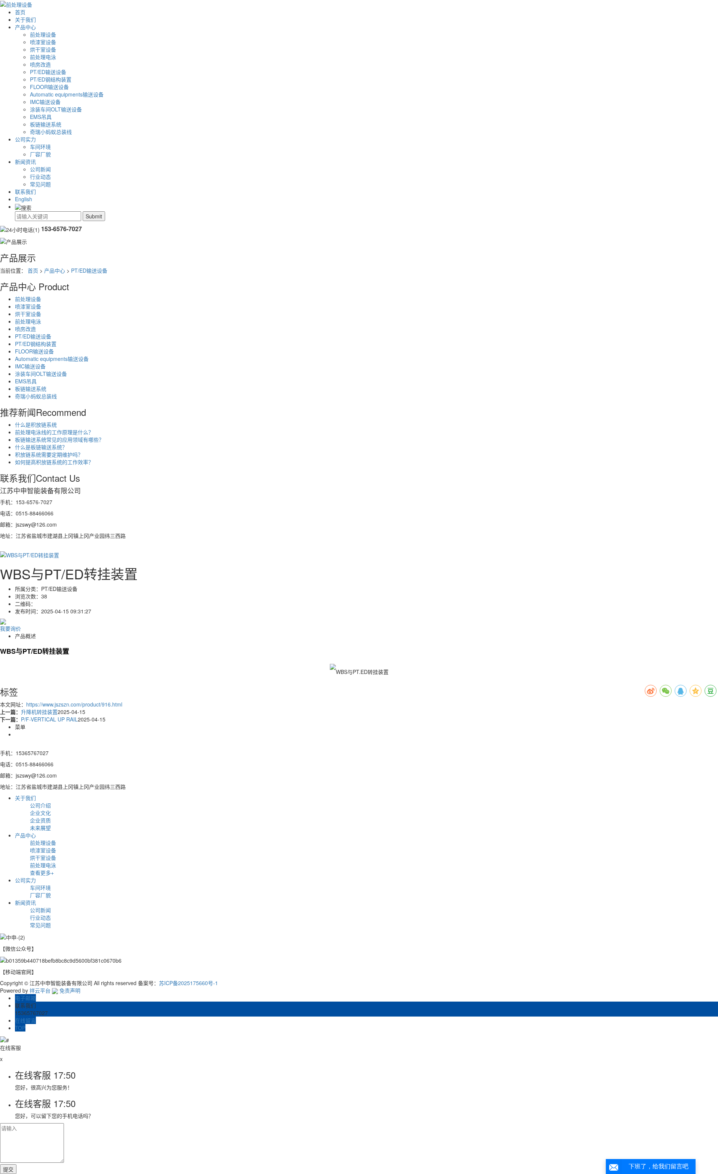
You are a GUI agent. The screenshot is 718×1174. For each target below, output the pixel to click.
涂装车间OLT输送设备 (56, 109)
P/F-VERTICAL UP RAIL (49, 719)
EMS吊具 (41, 116)
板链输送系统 (45, 124)
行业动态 (40, 176)
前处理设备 (43, 34)
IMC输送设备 (45, 101)
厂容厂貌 (40, 154)
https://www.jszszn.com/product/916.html (74, 704)
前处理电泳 (43, 57)
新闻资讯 (25, 161)
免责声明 (69, 990)
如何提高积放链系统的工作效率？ (54, 462)
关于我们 (25, 19)
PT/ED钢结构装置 (50, 79)
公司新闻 (40, 169)
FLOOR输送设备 (49, 87)
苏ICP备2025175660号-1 (188, 983)
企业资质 (40, 820)
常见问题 (40, 184)
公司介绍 (40, 805)
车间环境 (40, 146)
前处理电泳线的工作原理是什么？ (54, 432)
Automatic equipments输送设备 (67, 94)
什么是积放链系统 (36, 424)
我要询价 (10, 628)
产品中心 (25, 27)
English (23, 199)
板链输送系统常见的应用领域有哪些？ (59, 439)
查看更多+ (42, 872)
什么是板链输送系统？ (41, 447)
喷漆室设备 (43, 42)
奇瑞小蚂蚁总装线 (51, 131)
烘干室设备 (43, 49)
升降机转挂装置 (39, 711)
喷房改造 (40, 64)
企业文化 (40, 812)
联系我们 (25, 191)
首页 (20, 12)
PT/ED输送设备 (48, 72)
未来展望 (40, 827)
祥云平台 (40, 990)
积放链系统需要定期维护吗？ (49, 454)
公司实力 (25, 139)
